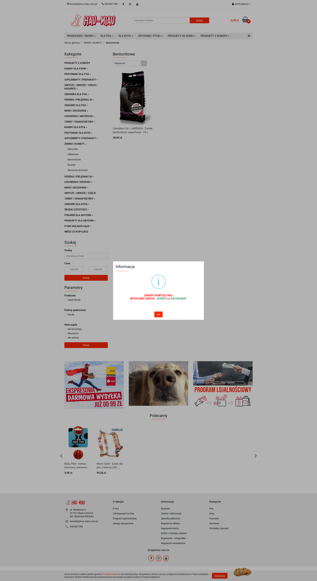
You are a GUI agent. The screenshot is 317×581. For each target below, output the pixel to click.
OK (158, 314)
